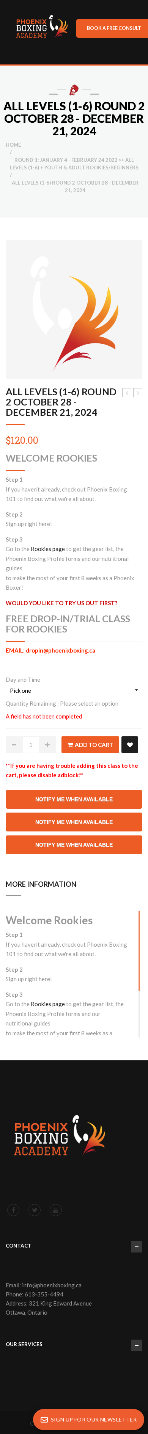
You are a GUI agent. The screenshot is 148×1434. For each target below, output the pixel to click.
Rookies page (48, 548)
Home (13, 145)
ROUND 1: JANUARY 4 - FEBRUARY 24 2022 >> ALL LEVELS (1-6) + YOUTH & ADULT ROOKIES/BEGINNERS (74, 164)
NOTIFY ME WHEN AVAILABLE (74, 799)
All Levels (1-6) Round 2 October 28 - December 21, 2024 (61, 402)
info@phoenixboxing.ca (52, 1285)
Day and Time (23, 679)
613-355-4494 (44, 1294)
